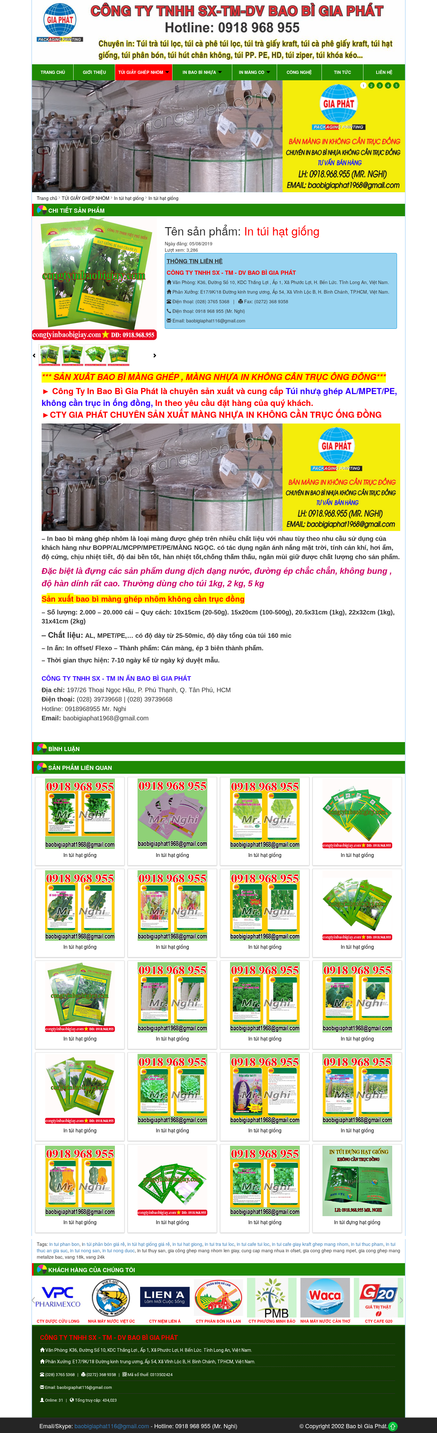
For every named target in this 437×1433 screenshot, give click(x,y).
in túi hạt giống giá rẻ (148, 1244)
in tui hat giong (187, 1244)
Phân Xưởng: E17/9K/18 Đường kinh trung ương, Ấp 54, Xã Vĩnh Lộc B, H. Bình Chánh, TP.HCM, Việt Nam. (280, 292)
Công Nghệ (299, 72)
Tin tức (342, 72)
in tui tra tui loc (219, 1244)
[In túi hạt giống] (94, 278)
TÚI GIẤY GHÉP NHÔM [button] (141, 72)
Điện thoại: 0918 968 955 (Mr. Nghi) (208, 311)
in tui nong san (85, 1250)
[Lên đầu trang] (393, 1426)
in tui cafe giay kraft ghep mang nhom (310, 1244)
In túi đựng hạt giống (357, 1222)
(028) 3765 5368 (59, 1374)
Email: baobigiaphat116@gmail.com (208, 320)
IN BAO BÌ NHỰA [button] (200, 72)
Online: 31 (53, 1400)
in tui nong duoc (118, 1250)
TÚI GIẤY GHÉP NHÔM (85, 198)
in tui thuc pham (367, 1244)
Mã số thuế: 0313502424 (149, 1374)
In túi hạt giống (172, 1222)
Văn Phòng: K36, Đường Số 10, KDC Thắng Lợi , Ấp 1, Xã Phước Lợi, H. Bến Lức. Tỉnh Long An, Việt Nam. (280, 282)
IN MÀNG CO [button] (252, 72)
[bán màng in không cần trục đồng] (218, 136)
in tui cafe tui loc (253, 1244)
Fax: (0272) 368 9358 (265, 301)
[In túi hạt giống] (172, 1181)
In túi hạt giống (129, 198)
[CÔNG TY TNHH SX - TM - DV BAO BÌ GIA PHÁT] (218, 31)
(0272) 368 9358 (100, 1374)
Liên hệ (384, 72)
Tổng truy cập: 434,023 (95, 1400)
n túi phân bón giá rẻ (104, 1244)
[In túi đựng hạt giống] (357, 1181)
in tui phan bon (64, 1244)
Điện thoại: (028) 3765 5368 (200, 301)
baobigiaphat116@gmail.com (112, 1425)
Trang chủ (53, 72)
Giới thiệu (94, 72)
